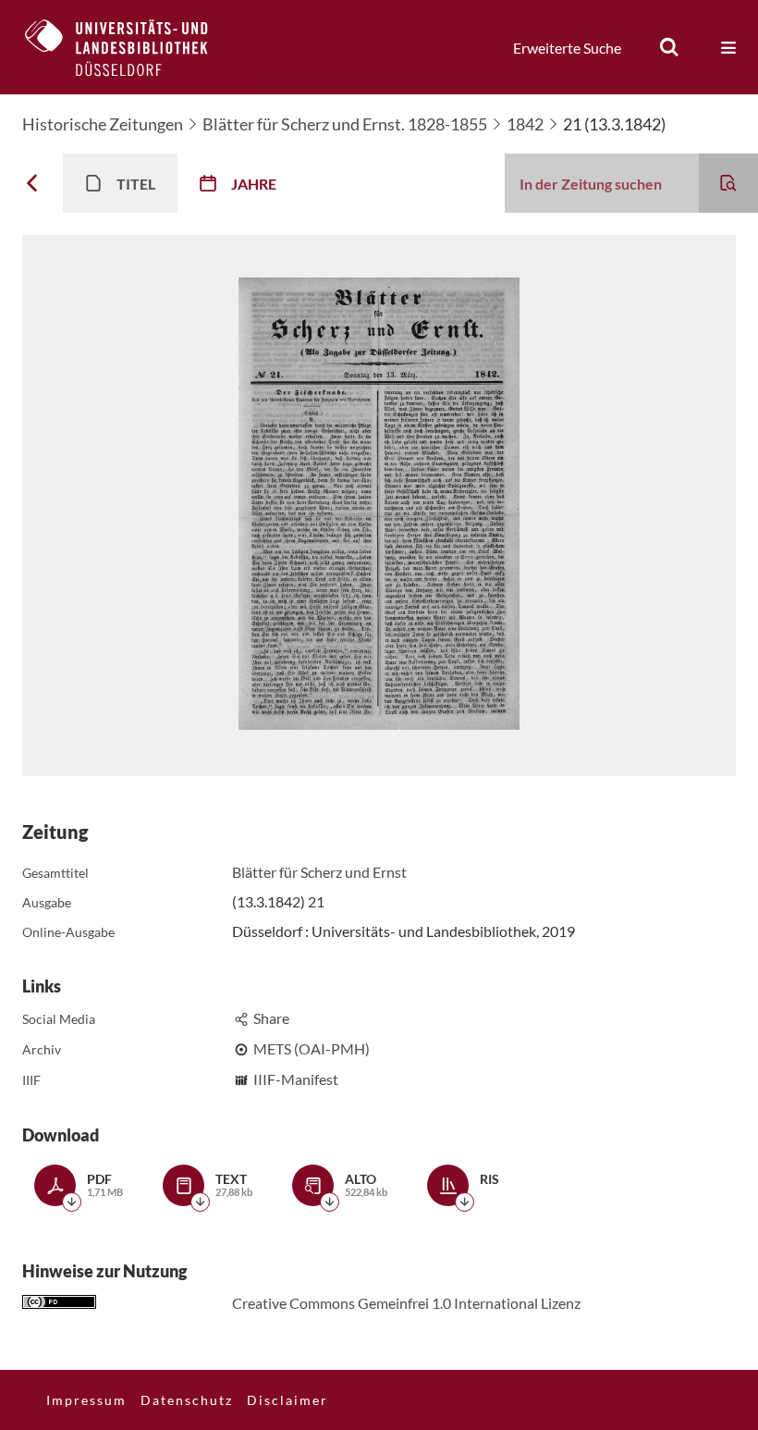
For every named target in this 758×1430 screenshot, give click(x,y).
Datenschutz (187, 1400)
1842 (525, 124)
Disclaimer (287, 1400)
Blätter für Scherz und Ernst (319, 872)
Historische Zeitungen (102, 124)
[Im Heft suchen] (728, 183)
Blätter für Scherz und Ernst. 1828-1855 (344, 124)
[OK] (669, 47)
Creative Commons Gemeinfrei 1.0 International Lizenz (406, 1303)
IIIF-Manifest (295, 1079)
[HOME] (130, 47)
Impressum (86, 1400)
